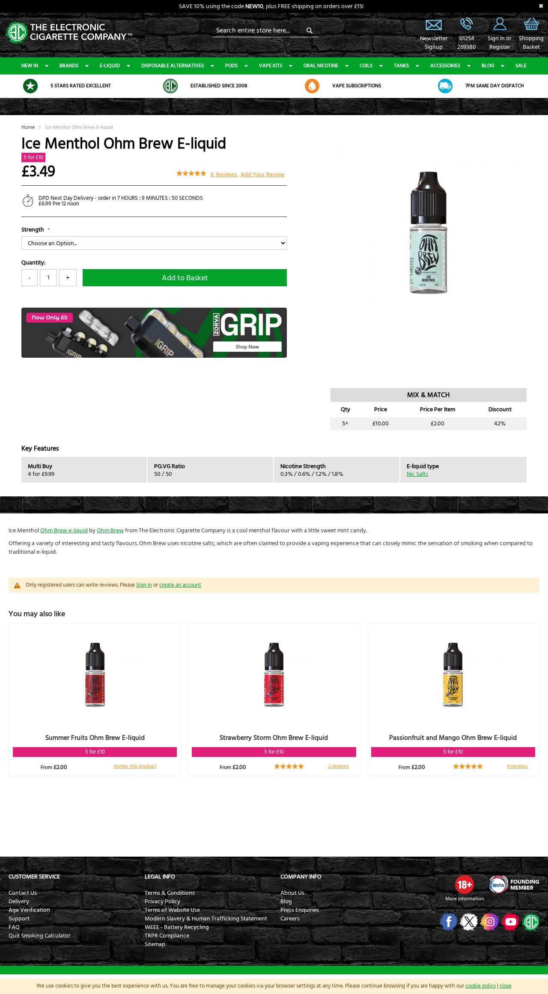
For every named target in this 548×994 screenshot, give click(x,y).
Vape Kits (270, 65)
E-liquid (110, 65)
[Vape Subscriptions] (312, 86)
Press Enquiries (299, 910)
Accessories (445, 65)
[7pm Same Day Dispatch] (445, 86)
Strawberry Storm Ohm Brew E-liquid (274, 737)
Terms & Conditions (170, 893)
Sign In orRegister (499, 23)
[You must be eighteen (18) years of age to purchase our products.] (464, 884)
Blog (488, 65)
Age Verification (29, 910)
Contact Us (23, 893)
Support (19, 918)
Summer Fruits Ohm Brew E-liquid (95, 737)
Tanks (401, 65)
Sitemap (155, 944)
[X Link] (468, 921)
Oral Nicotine (321, 65)
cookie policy (480, 986)
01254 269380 (466, 23)
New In (29, 65)
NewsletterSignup (433, 42)
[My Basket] (531, 30)
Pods (231, 65)
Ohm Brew (110, 530)
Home (28, 127)
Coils (366, 65)
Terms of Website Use (172, 910)
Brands (69, 65)
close (506, 986)
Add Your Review (263, 174)
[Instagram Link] (488, 921)
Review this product (134, 766)
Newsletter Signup (433, 23)
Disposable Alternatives (172, 65)
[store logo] (68, 32)
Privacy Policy (162, 901)
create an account (180, 585)
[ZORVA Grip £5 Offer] (154, 356)
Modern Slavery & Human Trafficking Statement (206, 918)
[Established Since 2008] (170, 86)
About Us (292, 893)
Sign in (144, 585)
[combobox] (265, 30)
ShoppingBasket (531, 42)
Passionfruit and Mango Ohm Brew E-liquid (453, 737)
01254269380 (466, 42)
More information (464, 898)
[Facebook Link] (447, 921)
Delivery (19, 901)
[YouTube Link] (509, 921)
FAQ (14, 927)
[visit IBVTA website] (513, 884)
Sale (521, 65)
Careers (290, 918)
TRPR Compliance (167, 936)
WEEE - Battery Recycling (177, 927)
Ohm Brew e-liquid (64, 530)
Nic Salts (417, 474)
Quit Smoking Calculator (40, 936)
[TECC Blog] (529, 921)
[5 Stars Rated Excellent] (30, 86)
